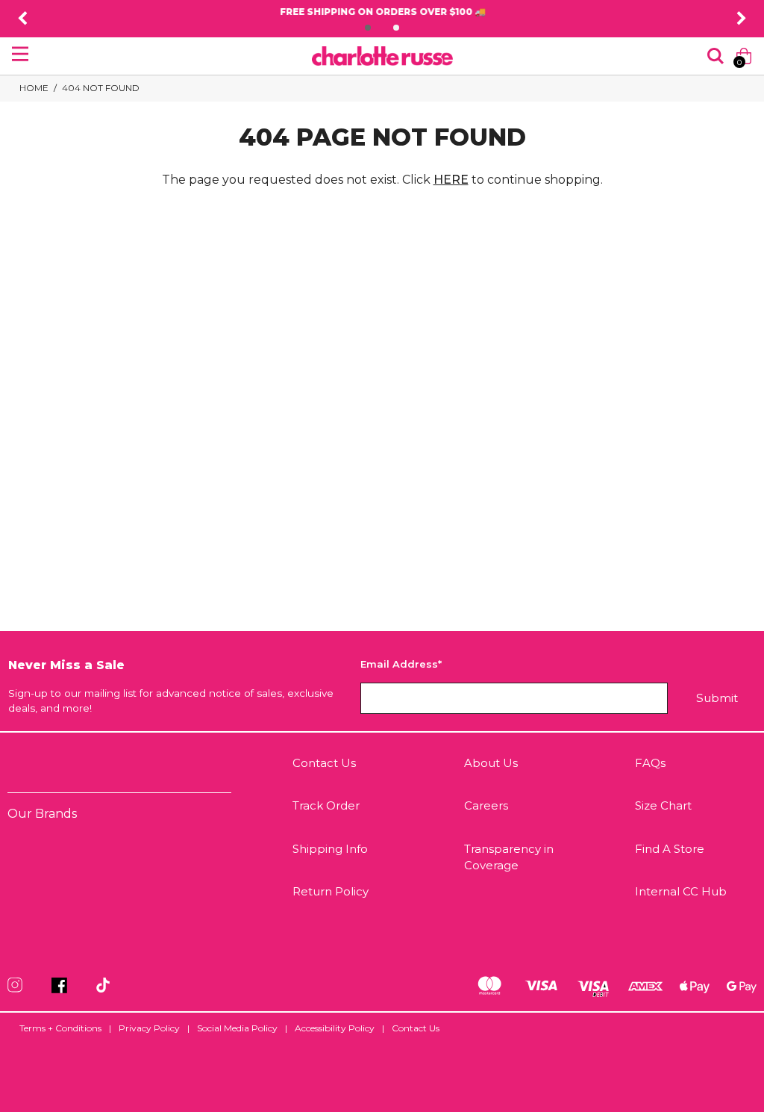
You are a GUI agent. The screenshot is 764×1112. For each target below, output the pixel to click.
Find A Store (669, 849)
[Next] (741, 18)
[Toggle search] (715, 56)
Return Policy (330, 891)
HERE (451, 180)
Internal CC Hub (681, 891)
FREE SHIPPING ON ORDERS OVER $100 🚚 (382, 11)
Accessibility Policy (335, 1028)
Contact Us (324, 763)
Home (33, 87)
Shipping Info (330, 849)
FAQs (650, 763)
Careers (486, 805)
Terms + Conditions (60, 1028)
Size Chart (663, 805)
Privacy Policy (149, 1028)
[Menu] (20, 54)
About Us (491, 763)
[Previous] (22, 18)
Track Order (326, 805)
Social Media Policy (237, 1028)
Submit (717, 698)
